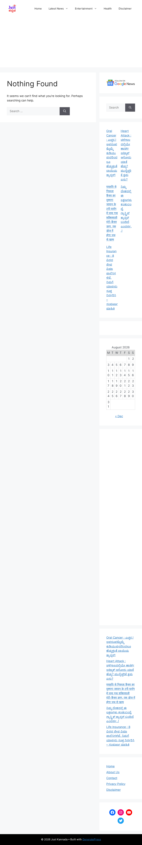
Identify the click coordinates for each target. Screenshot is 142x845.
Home (38, 8)
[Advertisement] (71, 43)
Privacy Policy (115, 784)
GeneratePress (91, 839)
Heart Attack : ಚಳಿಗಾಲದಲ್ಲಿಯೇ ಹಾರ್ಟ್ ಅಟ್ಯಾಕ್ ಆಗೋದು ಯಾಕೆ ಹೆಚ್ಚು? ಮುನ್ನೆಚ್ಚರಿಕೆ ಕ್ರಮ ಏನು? (120, 669)
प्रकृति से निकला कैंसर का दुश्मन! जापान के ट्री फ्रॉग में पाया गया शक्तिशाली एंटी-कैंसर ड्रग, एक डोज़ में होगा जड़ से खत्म (112, 213)
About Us (112, 772)
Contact (111, 778)
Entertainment (83, 8)
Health (108, 8)
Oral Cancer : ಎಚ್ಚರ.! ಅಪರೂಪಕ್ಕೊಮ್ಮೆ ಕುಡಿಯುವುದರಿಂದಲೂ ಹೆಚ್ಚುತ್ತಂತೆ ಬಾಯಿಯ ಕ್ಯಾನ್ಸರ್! (111, 153)
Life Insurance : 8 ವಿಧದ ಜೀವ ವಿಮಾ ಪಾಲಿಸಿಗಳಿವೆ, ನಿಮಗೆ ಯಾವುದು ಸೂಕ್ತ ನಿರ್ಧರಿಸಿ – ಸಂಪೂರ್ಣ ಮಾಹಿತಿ (120, 735)
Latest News (56, 8)
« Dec (119, 416)
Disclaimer (125, 8)
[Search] (65, 111)
